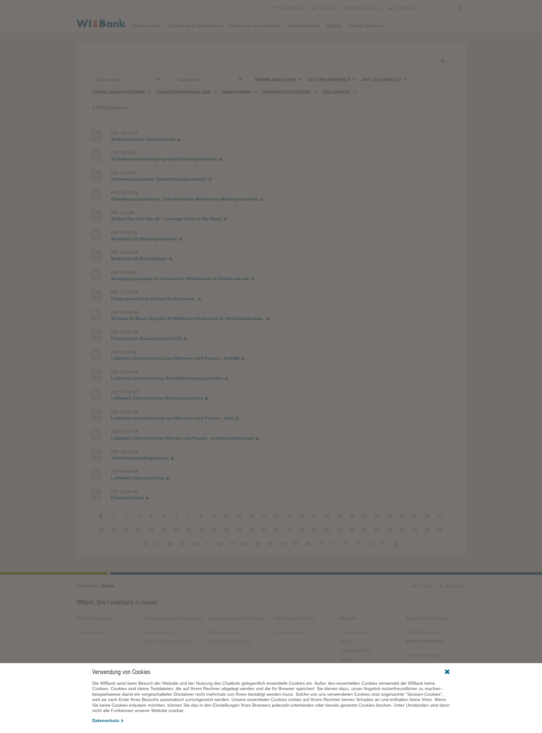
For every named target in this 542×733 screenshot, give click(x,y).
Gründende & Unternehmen (195, 25)
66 (270, 543)
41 (264, 529)
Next (396, 543)
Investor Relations (366, 25)
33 (163, 529)
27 (439, 515)
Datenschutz (105, 720)
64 (245, 543)
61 (207, 543)
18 (326, 515)
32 (151, 529)
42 (276, 529)
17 (314, 515)
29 (113, 529)
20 (351, 515)
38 (226, 529)
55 (439, 529)
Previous (101, 515)
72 (345, 543)
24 (402, 515)
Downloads (328, 8)
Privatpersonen (146, 25)
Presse (346, 641)
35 (188, 529)
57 (157, 543)
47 (339, 529)
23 (389, 515)
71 (333, 543)
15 (289, 515)
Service (346, 659)
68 (295, 543)
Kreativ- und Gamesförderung (167, 641)
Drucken (425, 586)
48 (351, 529)
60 (195, 543)
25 (414, 515)
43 (289, 529)
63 (232, 543)
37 (213, 529)
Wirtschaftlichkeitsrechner (230, 641)
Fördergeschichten (356, 650)
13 (264, 515)
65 (257, 543)
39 (239, 529)
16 (301, 515)
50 (377, 529)
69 (308, 543)
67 (282, 543)
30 (126, 529)
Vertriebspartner (304, 25)
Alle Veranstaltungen (423, 655)
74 (370, 543)
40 (251, 529)
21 (364, 515)
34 (176, 529)
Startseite (86, 585)
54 (427, 529)
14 (276, 515)
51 (389, 529)
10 (226, 515)
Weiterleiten (454, 586)
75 (383, 543)
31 (138, 529)
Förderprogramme (366, 8)
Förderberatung (353, 632)
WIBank (334, 25)
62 (220, 543)
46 (326, 529)
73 (358, 543)
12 (251, 515)
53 (414, 529)
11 (239, 515)
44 (301, 529)
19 (339, 515)
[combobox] (279, 79)
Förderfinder (404, 8)
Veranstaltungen (291, 8)
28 (101, 529)
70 (320, 543)
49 (364, 529)
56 (144, 543)
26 (427, 515)
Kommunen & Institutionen (255, 25)
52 (402, 529)
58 (170, 543)
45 (314, 529)
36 (201, 529)
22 (377, 515)
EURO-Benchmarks (422, 632)
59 (182, 543)
